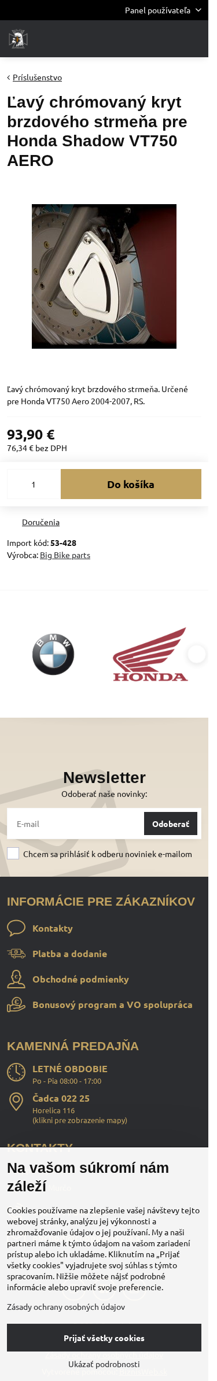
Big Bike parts (65, 554)
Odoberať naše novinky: (104, 793)
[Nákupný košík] (167, 38)
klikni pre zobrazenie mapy (80, 1120)
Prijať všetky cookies (104, 1337)
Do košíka (131, 483)
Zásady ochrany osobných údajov (66, 1306)
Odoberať (170, 823)
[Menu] (194, 38)
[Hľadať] (139, 38)
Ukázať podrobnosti (104, 1363)
